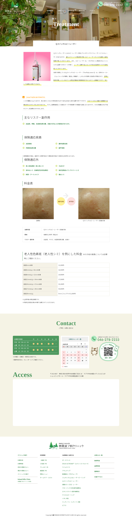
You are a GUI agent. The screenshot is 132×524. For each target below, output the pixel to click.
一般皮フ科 (43, 460)
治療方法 (60, 11)
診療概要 (50, 11)
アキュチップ (66, 471)
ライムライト (66, 467)
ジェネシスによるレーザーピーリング (73, 478)
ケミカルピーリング (68, 495)
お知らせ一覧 (98, 455)
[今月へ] (82, 344)
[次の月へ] (86, 344)
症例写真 (82, 12)
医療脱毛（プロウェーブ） (70, 474)
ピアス (64, 505)
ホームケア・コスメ (46, 478)
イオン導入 (65, 498)
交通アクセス (98, 477)
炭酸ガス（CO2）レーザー (70, 484)
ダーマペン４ (66, 460)
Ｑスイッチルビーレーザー (70, 481)
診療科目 (20, 460)
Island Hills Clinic (24, 480)
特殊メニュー (44, 474)
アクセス (92, 12)
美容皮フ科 (43, 471)
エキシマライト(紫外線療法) (70, 491)
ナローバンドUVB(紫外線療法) (71, 488)
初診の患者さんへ (23, 467)
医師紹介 (97, 471)
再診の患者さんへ (23, 471)
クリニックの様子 (23, 474)
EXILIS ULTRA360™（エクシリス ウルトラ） (75, 464)
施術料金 (71, 12)
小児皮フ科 (43, 464)
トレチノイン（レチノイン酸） (71, 502)
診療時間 (20, 464)
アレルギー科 (44, 467)
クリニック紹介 (37, 12)
